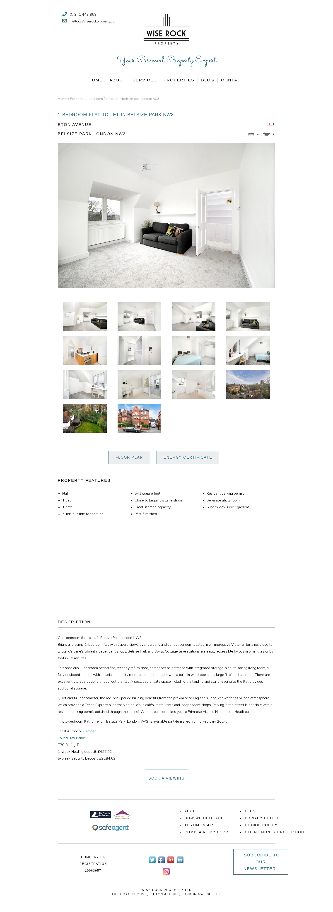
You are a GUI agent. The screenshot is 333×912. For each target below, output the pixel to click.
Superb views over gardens (228, 507)
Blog (207, 80)
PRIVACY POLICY (262, 818)
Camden (89, 731)
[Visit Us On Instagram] (166, 874)
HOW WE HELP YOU (204, 818)
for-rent (76, 98)
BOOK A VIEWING (166, 778)
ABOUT (191, 811)
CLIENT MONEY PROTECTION (274, 832)
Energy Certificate (188, 457)
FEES (250, 811)
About (117, 80)
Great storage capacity (153, 507)
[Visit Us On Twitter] (152, 863)
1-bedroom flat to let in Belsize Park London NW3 (122, 98)
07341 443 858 (83, 14)
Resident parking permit (225, 493)
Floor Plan (129, 457)
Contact (232, 80)
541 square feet (147, 493)
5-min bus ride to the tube (83, 513)
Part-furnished (146, 513)
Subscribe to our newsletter (262, 862)
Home (96, 80)
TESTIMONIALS (199, 825)
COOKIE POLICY (261, 825)
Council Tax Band (71, 738)
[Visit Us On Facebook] (161, 863)
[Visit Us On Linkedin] (180, 863)
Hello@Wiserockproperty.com (94, 21)
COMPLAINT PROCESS (207, 832)
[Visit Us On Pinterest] (170, 863)
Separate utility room (223, 500)
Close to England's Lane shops (159, 500)
